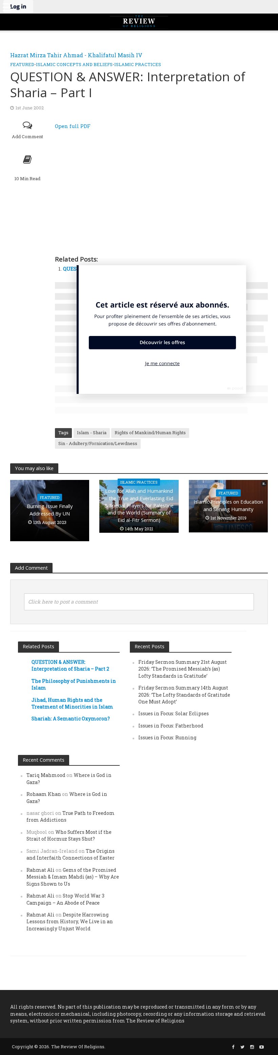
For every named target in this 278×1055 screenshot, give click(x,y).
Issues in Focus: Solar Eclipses (173, 713)
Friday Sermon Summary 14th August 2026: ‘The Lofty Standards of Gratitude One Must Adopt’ (184, 694)
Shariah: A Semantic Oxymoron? (71, 718)
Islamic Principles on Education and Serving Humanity (228, 505)
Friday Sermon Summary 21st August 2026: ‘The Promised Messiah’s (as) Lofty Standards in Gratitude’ (182, 669)
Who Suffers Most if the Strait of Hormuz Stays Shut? (69, 835)
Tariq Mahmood (45, 775)
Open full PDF (73, 126)
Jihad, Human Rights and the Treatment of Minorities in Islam (72, 703)
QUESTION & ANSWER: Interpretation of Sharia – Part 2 (70, 665)
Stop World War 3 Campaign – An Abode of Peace (65, 899)
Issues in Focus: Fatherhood (170, 725)
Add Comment (27, 136)
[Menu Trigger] (7, 7)
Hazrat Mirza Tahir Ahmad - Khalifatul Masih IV (76, 55)
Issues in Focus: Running (167, 737)
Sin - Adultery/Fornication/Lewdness (97, 443)
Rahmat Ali (40, 870)
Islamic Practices (137, 64)
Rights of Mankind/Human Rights (150, 432)
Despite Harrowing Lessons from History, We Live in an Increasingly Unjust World (69, 921)
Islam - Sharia (91, 432)
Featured (22, 64)
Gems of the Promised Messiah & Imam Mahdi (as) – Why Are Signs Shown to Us (72, 877)
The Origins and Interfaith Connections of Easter (70, 854)
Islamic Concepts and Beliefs (74, 64)
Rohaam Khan (43, 794)
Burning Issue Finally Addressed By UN (50, 509)
